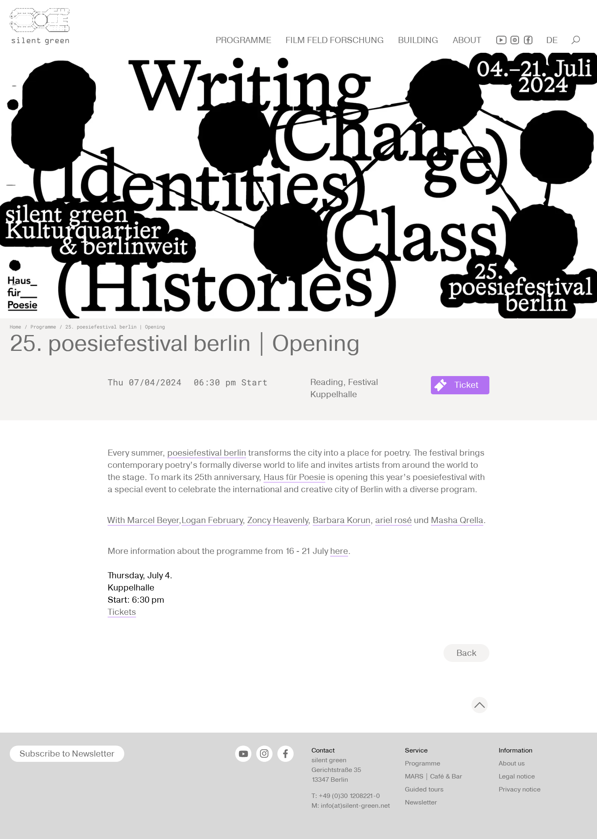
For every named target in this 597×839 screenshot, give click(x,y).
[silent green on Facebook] (528, 40)
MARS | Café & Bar (433, 776)
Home (15, 326)
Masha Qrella (457, 520)
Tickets (122, 612)
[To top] (480, 705)
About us (512, 763)
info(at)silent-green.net (355, 805)
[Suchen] (576, 40)
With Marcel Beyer (143, 520)
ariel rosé (393, 520)
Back (466, 653)
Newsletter (421, 802)
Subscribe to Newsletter (67, 753)
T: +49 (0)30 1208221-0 (345, 796)
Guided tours (424, 789)
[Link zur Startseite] (44, 24)
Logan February (212, 520)
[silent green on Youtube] (501, 40)
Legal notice (517, 776)
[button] (244, 40)
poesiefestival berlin (206, 453)
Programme (43, 326)
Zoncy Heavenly (277, 520)
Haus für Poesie (294, 477)
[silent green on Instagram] (515, 40)
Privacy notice (520, 789)
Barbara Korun (341, 520)
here (339, 551)
